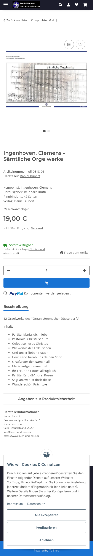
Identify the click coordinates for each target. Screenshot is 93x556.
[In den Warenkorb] (6, 33)
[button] (62, 4)
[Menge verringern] (8, 270)
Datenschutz (36, 504)
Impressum (15, 504)
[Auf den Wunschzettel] (80, 44)
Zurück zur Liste (16, 20)
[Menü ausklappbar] (5, 2)
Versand (37, 228)
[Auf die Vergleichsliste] (69, 44)
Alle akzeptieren (46, 515)
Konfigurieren (46, 527)
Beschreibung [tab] (16, 307)
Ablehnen (46, 540)
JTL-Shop (54, 550)
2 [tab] (48, 131)
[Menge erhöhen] (84, 270)
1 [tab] (44, 131)
